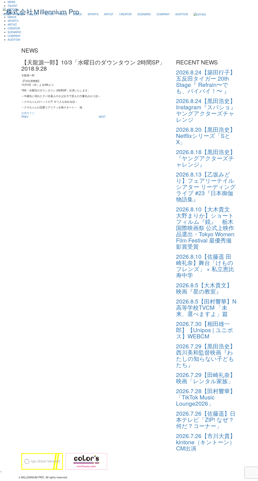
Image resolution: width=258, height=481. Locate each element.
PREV (24, 117)
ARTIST (109, 14)
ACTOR (49, 14)
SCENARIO (144, 14)
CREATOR (125, 14)
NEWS (19, 14)
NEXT (102, 117)
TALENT (34, 14)
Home (6, 14)
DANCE (77, 14)
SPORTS (93, 14)
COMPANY (163, 14)
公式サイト (28, 113)
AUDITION (181, 14)
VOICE (63, 14)
